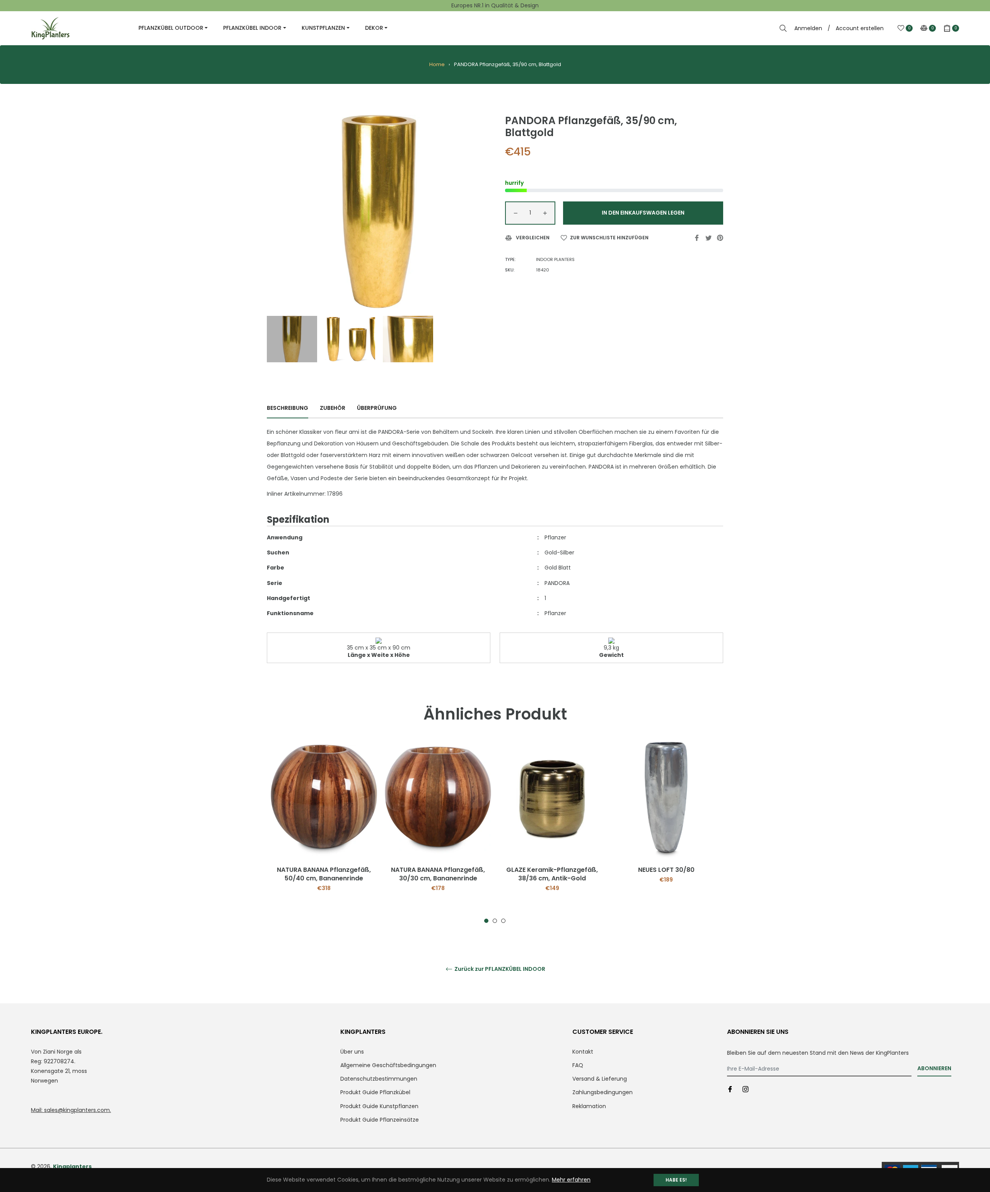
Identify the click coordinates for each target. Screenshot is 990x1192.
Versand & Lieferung (599, 1079)
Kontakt (582, 1052)
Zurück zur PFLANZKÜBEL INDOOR (499, 969)
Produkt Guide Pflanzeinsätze (379, 1120)
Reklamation (589, 1106)
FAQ (577, 1065)
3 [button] (503, 921)
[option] (324, 832)
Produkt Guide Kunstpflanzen (379, 1106)
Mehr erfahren (571, 1179)
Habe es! (676, 1180)
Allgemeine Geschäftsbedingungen (388, 1065)
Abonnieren (934, 1068)
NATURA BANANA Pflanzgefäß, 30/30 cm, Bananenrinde (438, 874)
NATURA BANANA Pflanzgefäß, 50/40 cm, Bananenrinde (324, 874)
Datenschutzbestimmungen (378, 1079)
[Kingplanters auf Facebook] (730, 1089)
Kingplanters (72, 1166)
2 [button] (495, 921)
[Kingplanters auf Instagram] (745, 1089)
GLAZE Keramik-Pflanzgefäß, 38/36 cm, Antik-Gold (552, 874)
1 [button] (486, 921)
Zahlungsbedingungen (602, 1092)
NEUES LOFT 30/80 (666, 869)
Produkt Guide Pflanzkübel (375, 1092)
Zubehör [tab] (332, 408)
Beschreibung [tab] (287, 408)
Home (437, 64)
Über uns (352, 1052)
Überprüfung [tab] (377, 408)
